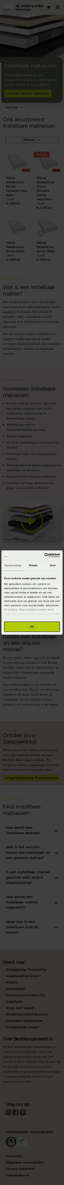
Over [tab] (53, 565)
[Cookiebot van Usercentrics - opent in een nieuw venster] (45, 555)
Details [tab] (33, 565)
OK (32, 626)
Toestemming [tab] (12, 565)
